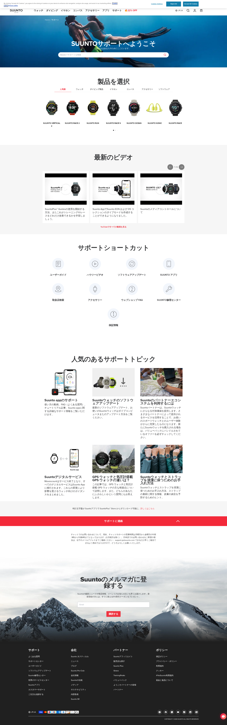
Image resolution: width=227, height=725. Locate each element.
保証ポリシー (161, 656)
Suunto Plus (118, 666)
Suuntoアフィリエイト (123, 656)
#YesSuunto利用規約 (164, 675)
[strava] (196, 712)
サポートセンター (36, 661)
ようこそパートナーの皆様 (125, 685)
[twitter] (172, 712)
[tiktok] (184, 712)
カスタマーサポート (36, 690)
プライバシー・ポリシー (166, 661)
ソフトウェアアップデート (39, 671)
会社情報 (75, 675)
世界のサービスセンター (38, 680)
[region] (113, 4)
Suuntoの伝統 (77, 680)
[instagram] (159, 712)
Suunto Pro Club (77, 671)
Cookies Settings (157, 4)
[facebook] (166, 712)
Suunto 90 (75, 699)
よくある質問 (34, 656)
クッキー (160, 671)
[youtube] (178, 712)
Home (47, 20)
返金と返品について (164, 680)
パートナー (118, 690)
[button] (113, 130)
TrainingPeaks (119, 675)
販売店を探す (119, 661)
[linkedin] (190, 712)
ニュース (75, 661)
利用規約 (160, 666)
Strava (116, 671)
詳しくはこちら (147, 509)
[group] (52, 112)
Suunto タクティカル (80, 656)
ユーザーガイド (35, 666)
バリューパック (120, 680)
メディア (75, 685)
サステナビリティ (78, 690)
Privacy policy (13, 6)
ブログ (74, 666)
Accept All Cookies (190, 4)
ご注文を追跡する (36, 694)
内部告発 (75, 694)
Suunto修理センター (37, 675)
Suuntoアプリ (34, 685)
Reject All (173, 4)
